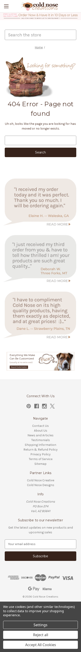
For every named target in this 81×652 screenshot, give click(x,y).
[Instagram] (44, 406)
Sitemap (40, 464)
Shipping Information (40, 445)
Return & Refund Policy (40, 449)
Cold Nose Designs (40, 485)
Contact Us (40, 426)
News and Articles (40, 435)
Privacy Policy (40, 454)
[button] (40, 16)
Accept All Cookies (40, 644)
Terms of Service (40, 459)
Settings (40, 624)
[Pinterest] (28, 406)
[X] (52, 406)
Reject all (40, 634)
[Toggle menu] (6, 6)
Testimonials (40, 440)
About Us (40, 430)
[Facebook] (36, 406)
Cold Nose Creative (40, 480)
